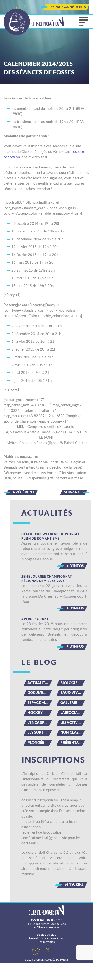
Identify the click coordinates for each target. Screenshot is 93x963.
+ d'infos (75, 566)
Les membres (46, 941)
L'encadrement (39, 723)
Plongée (35, 742)
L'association (72, 712)
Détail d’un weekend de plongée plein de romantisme (50, 536)
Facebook (25, 7)
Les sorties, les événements (39, 732)
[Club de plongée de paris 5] (34, 22)
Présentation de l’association (46, 938)
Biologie (69, 683)
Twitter (18, 7)
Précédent (23, 492)
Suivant (72, 492)
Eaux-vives (71, 693)
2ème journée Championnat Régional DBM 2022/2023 (46, 578)
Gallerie (68, 703)
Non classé (71, 732)
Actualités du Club (39, 683)
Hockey (35, 712)
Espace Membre (39, 703)
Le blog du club (46, 934)
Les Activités (72, 723)
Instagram (32, 7)
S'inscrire (74, 884)
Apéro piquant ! (36, 619)
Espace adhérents (68, 7)
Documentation (39, 693)
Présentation (72, 742)
